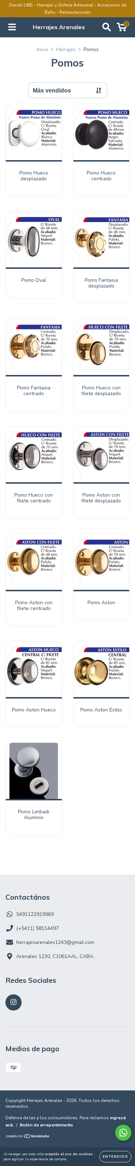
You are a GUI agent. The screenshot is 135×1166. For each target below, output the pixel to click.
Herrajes (66, 49)
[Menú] (12, 27)
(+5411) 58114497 (37, 928)
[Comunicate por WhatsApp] (123, 1133)
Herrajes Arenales (59, 27)
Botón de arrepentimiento (46, 1125)
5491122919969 (35, 914)
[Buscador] (106, 27)
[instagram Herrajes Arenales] (13, 1002)
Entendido (115, 1156)
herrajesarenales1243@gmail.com (55, 942)
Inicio (42, 49)
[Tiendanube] (27, 1137)
